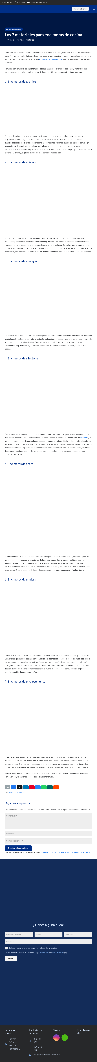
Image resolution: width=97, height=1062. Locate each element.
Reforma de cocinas (17, 793)
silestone (84, 438)
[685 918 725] (31, 1048)
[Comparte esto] (13, 787)
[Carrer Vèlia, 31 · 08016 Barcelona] (7, 1044)
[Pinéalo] (32, 787)
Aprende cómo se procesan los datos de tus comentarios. (65, 852)
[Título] (5, 9)
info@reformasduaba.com (47, 1054)
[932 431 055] (31, 1041)
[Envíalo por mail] (7, 787)
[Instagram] (89, 2)
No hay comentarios (25, 40)
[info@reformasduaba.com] (31, 1055)
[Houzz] (93, 2)
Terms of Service (57, 953)
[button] (94, 9)
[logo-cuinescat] (84, 1039)
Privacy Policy (44, 953)
